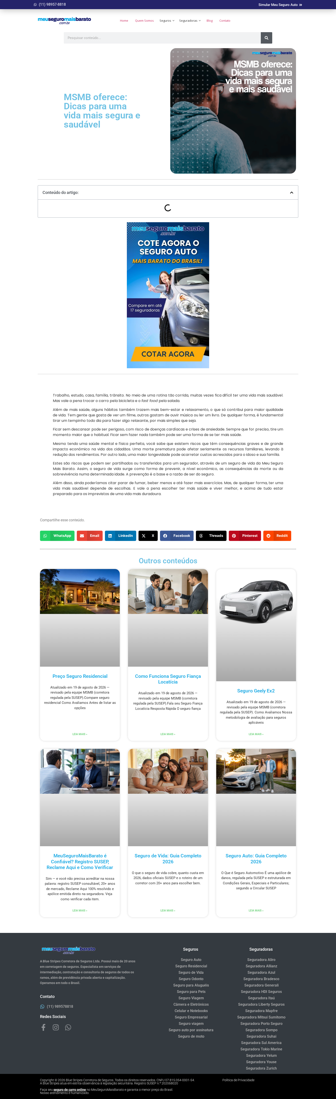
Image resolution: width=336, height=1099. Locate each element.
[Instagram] (55, 1027)
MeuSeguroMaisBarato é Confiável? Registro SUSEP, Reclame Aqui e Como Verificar (80, 861)
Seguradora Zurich (261, 1068)
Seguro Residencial (191, 966)
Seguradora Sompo (261, 1030)
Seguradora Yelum (261, 1055)
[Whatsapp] (68, 1027)
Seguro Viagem (191, 998)
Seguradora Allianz (261, 966)
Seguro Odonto (191, 979)
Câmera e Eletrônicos (191, 1004)
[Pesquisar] (266, 38)
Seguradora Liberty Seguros (261, 1004)
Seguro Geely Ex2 (256, 691)
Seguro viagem (191, 1023)
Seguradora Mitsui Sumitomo (261, 1017)
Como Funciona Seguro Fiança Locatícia (168, 679)
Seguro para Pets (191, 991)
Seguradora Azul (261, 972)
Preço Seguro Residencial (80, 676)
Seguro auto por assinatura (191, 1030)
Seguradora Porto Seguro (261, 1023)
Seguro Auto (191, 960)
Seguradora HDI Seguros (261, 991)
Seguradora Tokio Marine (261, 1049)
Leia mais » (79, 734)
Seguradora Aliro (261, 960)
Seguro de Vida (191, 972)
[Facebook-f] (43, 1027)
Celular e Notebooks (191, 1011)
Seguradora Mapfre (261, 1011)
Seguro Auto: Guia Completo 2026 (256, 858)
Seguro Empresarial (191, 1017)
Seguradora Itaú (261, 998)
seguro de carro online (69, 1089)
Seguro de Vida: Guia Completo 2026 (168, 858)
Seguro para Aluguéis (191, 985)
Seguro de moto (191, 1036)
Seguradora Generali (261, 985)
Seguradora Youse (261, 1062)
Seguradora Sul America (261, 1043)
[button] (291, 192)
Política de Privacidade (238, 1080)
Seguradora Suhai (261, 1036)
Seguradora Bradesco (261, 979)
